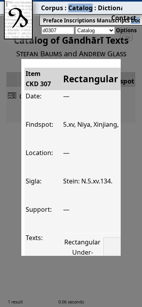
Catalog (80, 8)
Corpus (52, 8)
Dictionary (114, 8)
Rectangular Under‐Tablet (82, 252)
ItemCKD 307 (38, 78)
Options (126, 30)
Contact (123, 17)
